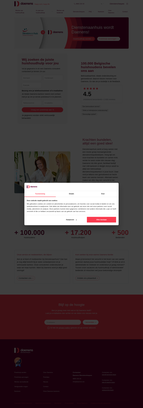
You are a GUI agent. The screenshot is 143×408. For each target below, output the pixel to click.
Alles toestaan (101, 220)
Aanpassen (70, 220)
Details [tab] (71, 194)
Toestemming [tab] (40, 194)
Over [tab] (103, 194)
